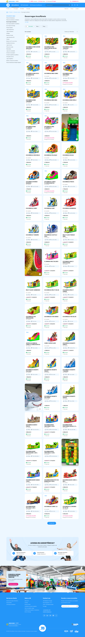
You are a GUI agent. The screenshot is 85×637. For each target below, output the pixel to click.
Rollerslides (8, 48)
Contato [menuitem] (77, 8)
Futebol (7, 39)
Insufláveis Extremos (10, 43)
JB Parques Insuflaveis (36, 5)
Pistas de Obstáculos (10, 17)
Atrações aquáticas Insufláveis (12, 54)
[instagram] (53, 615)
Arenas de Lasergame (10, 52)
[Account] (72, 5)
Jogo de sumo (9, 45)
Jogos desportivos (10, 29)
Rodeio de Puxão (9, 35)
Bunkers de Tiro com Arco (11, 41)
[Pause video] (70, 127)
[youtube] (50, 615)
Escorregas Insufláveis (11, 21)
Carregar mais (51, 523)
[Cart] (77, 5)
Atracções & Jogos (10, 16)
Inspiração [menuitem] (28, 8)
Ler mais (26, 22)
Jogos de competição (10, 50)
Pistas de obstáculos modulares (12, 19)
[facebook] (44, 615)
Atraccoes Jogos (17, 12)
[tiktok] (56, 615)
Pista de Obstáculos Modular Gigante (13, 62)
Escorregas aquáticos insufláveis (12, 23)
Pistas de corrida (9, 47)
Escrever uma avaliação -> (13, 625)
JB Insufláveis (15, 5)
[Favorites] (74, 5)
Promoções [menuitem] (16, 8)
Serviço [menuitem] (72, 8)
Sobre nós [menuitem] (66, 8)
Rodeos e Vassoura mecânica (12, 60)
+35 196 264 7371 (46, 610)
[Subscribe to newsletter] (77, 606)
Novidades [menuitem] (22, 8)
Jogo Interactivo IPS (10, 37)
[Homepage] (8, 5)
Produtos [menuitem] (8, 8)
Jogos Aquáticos (9, 58)
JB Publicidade (24, 5)
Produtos (11, 12)
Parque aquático (9, 27)
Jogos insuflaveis (9, 31)
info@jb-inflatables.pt (47, 611)
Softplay (8, 33)
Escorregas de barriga (10, 25)
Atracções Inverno (10, 56)
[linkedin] (47, 615)
